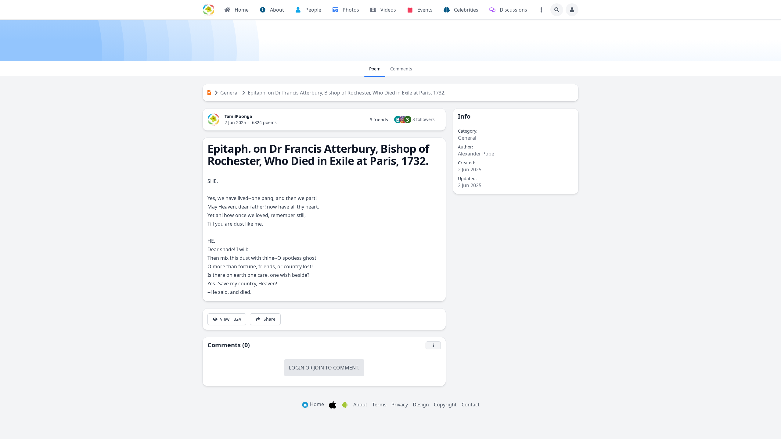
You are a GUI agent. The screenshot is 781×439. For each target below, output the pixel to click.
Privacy (399, 404)
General (229, 92)
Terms (379, 404)
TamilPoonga (238, 116)
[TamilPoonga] (209, 10)
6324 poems (264, 122)
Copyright (445, 404)
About (360, 404)
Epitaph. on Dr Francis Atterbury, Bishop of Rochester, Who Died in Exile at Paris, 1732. (346, 92)
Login (296, 367)
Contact (471, 404)
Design (421, 404)
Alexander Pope (476, 153)
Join (319, 367)
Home (316, 404)
